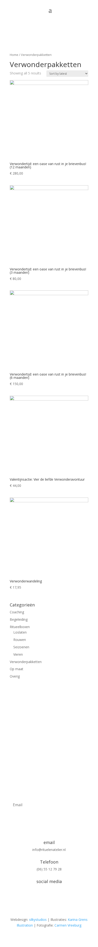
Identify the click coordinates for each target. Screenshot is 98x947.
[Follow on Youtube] (58, 897)
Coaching (17, 612)
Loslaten (20, 632)
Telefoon (49, 862)
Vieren (18, 654)
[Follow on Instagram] (39, 897)
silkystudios (38, 919)
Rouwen (19, 639)
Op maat (16, 669)
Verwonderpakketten (26, 661)
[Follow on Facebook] (49, 897)
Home (14, 55)
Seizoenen (21, 647)
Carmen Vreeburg (67, 925)
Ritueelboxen (20, 627)
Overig (15, 676)
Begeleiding (19, 619)
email (49, 842)
